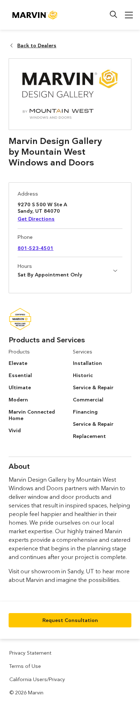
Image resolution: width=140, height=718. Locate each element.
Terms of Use (25, 666)
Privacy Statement (30, 653)
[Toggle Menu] (129, 15)
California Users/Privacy (37, 679)
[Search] (113, 14)
